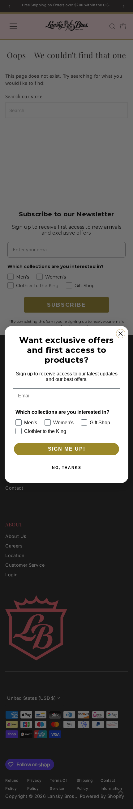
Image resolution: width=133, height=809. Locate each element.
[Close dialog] (120, 333)
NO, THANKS (66, 467)
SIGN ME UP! (66, 449)
